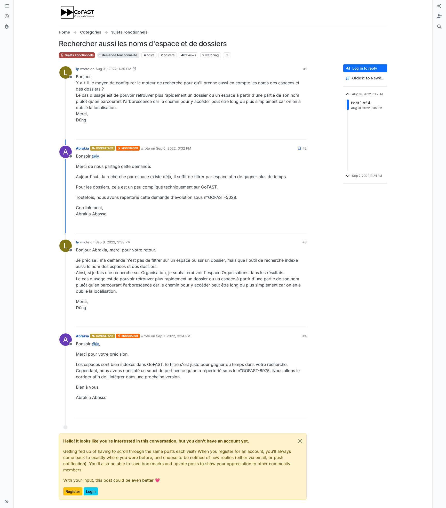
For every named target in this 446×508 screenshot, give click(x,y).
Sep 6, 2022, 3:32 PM (173, 148)
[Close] (300, 441)
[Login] (439, 6)
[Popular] (6, 27)
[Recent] (6, 16)
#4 (304, 336)
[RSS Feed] (227, 55)
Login (90, 491)
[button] (6, 502)
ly (77, 69)
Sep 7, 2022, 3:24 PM (173, 336)
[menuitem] (439, 6)
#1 (305, 69)
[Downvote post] (302, 133)
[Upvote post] (284, 133)
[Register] (439, 16)
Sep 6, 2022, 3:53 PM (113, 242)
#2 (304, 148)
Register (73, 491)
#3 (304, 242)
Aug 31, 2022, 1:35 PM (113, 69)
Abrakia (82, 148)
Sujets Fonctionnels (79, 55)
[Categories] (6, 6)
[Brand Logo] (78, 12)
